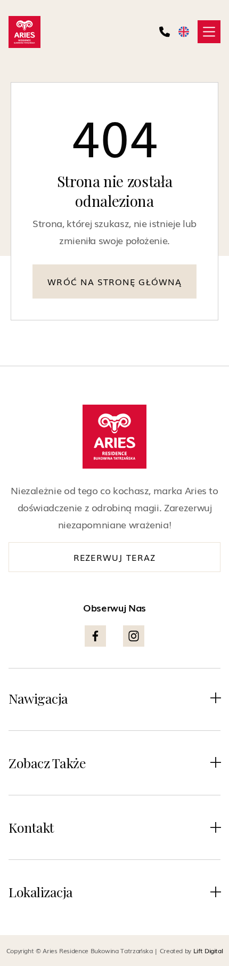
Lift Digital (208, 950)
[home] (24, 32)
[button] (209, 31)
